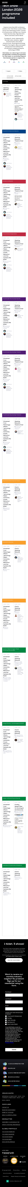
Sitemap (24, 1170)
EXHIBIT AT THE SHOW (7, 1112)
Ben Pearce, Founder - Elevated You (20, 147)
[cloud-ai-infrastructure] (5, 1064)
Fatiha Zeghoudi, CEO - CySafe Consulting (20, 316)
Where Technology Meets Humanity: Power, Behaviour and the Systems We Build (18, 95)
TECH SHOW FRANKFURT (8, 1131)
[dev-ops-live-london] (5, 1068)
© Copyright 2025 (6, 1170)
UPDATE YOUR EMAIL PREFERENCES (11, 1124)
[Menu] (25, 2)
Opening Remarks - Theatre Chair (19, 139)
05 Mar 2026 (18, 76)
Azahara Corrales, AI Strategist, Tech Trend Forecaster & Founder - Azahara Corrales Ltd (20, 618)
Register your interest (14, 960)
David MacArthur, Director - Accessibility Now (20, 205)
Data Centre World (14, 1081)
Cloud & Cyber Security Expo (16, 1073)
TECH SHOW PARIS (7, 1139)
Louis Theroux (20, 119)
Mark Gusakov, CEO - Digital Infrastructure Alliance (20, 741)
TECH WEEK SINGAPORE (8, 1134)
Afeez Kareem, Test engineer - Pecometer (20, 249)
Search (8, 71)
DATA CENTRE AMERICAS (8, 1142)
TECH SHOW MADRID (7, 1136)
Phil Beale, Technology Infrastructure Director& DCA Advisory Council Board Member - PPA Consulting (20, 671)
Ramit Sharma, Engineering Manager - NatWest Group (20, 432)
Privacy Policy (16, 1170)
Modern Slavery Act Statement (18, 1176)
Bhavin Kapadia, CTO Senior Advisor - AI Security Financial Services (20, 559)
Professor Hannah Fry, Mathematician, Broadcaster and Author (20, 115)
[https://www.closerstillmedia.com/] (23, 1162)
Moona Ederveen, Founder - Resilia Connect (19, 369)
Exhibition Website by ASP (15, 1181)
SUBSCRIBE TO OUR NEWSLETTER (10, 1122)
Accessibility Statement (19, 1173)
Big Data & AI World (14, 1077)
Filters (20, 71)
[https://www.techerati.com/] (8, 1153)
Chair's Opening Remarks (17, 488)
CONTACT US (5, 1107)
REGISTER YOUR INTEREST (8, 1110)
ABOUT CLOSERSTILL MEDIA (9, 1115)
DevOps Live (11, 1068)
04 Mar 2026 (10, 76)
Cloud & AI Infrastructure (16, 1063)
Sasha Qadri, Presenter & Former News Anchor (8, 95)
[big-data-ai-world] (5, 1077)
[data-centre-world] (5, 1081)
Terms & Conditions (7, 1173)
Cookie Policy (6, 1176)
